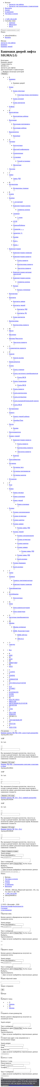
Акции (7, 10)
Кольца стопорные (23, 290)
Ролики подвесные (19, 516)
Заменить (9, 867)
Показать (4, 73)
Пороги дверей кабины (21, 416)
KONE (11, 694)
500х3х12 (20, 639)
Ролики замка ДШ (23, 528)
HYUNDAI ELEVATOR (17, 683)
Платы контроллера (20, 393)
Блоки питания (18, 99)
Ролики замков (18, 524)
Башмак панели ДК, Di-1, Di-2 (11, 829)
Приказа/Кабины (19, 225)
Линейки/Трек (18, 420)
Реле (10, 485)
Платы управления (19, 381)
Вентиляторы (13, 112)
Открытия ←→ (18, 229)
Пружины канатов (19, 475)
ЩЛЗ (11, 666)
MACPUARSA (14, 699)
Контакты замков (19, 301)
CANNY (12, 672)
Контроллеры (13, 321)
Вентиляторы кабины (20, 116)
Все (10, 650)
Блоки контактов (19, 103)
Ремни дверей (18, 500)
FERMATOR (13, 679)
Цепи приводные (19, 611)
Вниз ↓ (15, 241)
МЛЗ (10, 659)
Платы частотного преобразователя (25, 373)
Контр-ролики (22, 559)
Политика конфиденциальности (12, 906)
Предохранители (15, 432)
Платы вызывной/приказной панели (26, 401)
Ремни (11, 489)
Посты (11, 424)
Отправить (5, 1054)
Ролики (11, 508)
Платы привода (22, 260)
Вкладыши (13, 120)
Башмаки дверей (6, 46)
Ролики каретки (18, 520)
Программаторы (14, 459)
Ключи (11, 194)
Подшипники (14, 408)
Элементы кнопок (23, 210)
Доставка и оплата (11, 14)
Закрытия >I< (18, 233)
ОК (2, 989)
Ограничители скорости (17, 348)
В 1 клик (11, 762)
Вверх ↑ (16, 245)
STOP (15, 221)
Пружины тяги (18, 467)
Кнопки (12, 198)
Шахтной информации (21, 149)
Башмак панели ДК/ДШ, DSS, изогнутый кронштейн (19, 733)
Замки (11, 175)
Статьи (7, 882)
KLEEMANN (13, 692)
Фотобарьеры (13, 594)
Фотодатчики (18, 145)
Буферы (11, 106)
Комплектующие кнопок (21, 206)
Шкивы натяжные (19, 627)
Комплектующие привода (22, 256)
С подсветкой (18, 202)
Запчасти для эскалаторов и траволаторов (23, 6)
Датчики (12, 141)
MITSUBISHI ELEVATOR (18, 703)
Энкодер (12, 644)
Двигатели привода (24, 268)
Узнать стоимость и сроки (10, 851)
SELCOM (12, 712)
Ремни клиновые (19, 496)
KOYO (11, 696)
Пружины (12, 463)
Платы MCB (21, 377)
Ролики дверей (18, 532)
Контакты (8, 8)
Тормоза (12, 576)
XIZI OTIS (12, 727)
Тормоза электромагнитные (23, 580)
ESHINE (12, 675)
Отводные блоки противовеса (27, 95)
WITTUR (12, 724)
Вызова (15, 237)
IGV (10, 686)
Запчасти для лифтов (16, 4)
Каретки (16, 455)
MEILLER (12, 701)
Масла (11, 331)
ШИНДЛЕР (13, 663)
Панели (11, 354)
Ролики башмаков (19, 563)
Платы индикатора (19, 397)
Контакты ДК (22, 313)
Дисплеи (12, 169)
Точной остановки (23, 161)
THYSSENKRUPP (15, 720)
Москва (11, 1008)
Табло (11, 572)
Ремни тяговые (18, 492)
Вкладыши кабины (19, 128)
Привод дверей (14, 436)
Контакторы (13, 293)
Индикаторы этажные (21, 188)
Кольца (15, 286)
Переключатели (14, 362)
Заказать (4, 762)
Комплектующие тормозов (22, 253)
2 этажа (19, 217)
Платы (11, 365)
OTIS (11, 709)
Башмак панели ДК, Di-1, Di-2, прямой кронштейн (18, 798)
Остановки (17, 157)
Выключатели (14, 132)
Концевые (16, 136)
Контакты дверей (19, 305)
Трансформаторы (15, 588)
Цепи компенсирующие (21, 607)
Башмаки (4, 44)
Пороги (11, 412)
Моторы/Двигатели (16, 338)
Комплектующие (15, 249)
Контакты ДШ (22, 309)
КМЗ (10, 655)
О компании (9, 12)
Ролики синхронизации (21, 512)
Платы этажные (18, 369)
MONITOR (13, 705)
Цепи (11, 604)
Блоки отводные (19, 91)
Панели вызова (18, 358)
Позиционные (18, 153)
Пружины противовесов (21, 471)
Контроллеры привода (25, 264)
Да (10, 1085)
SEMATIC (12, 714)
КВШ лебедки (22, 635)
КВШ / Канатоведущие (21, 631)
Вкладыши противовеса (21, 124)
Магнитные (17, 165)
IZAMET (12, 688)
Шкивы (11, 623)
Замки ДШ (17, 178)
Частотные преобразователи (19, 617)
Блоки (11, 87)
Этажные (16, 213)
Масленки (12, 334)
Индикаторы (13, 184)
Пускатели (13, 479)
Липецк (11, 1004)
